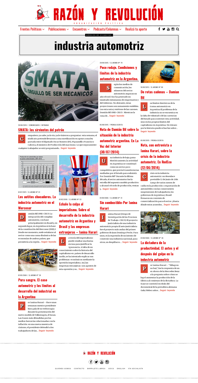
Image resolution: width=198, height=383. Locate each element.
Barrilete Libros (96, 368)
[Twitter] (163, 29)
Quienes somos (63, 368)
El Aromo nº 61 (34, 192)
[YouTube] (168, 29)
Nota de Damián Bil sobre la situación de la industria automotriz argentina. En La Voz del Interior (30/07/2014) (119, 140)
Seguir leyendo (68, 148)
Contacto (79, 368)
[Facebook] (159, 29)
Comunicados (34, 125)
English (121, 368)
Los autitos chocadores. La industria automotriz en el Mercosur (37, 202)
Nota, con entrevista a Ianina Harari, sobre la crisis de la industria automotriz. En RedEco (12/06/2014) (156, 156)
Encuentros (80, 29)
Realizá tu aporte (136, 29)
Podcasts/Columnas (105, 29)
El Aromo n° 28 (35, 275)
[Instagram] (173, 29)
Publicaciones (57, 29)
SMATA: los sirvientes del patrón (41, 129)
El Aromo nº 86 (157, 87)
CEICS (111, 368)
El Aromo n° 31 (116, 198)
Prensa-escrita (116, 125)
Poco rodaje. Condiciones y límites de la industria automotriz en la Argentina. (119, 73)
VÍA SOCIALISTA (135, 368)
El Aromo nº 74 (116, 63)
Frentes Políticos (30, 29)
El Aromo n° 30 (157, 238)
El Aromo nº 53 (75, 199)
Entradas (45, 125)
